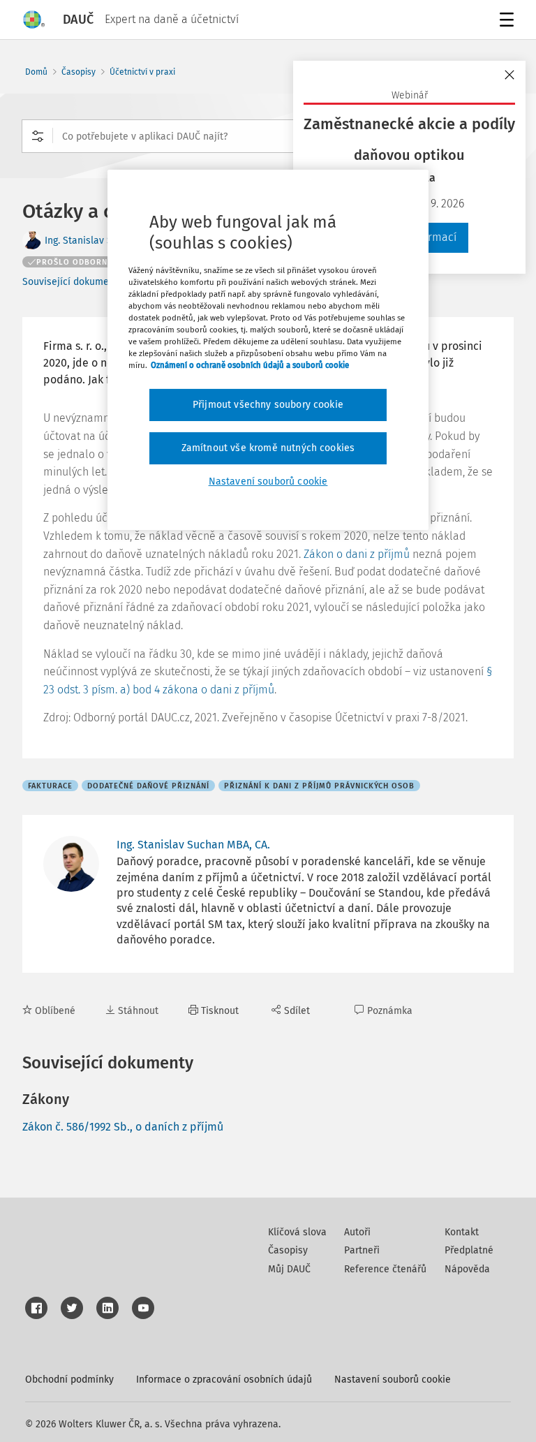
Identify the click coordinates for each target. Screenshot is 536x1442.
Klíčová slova (297, 1232)
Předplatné (469, 1250)
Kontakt (462, 1232)
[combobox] (268, 136)
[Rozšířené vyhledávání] (37, 136)
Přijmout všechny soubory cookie (268, 405)
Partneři (362, 1250)
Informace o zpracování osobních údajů (224, 1379)
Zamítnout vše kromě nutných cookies (268, 448)
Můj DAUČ (289, 1269)
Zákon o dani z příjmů (357, 554)
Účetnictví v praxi (142, 72)
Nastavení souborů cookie (392, 1379)
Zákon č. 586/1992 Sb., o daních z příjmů (122, 1126)
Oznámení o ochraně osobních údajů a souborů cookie (250, 365)
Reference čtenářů (385, 1269)
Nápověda (467, 1269)
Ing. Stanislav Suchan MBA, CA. (193, 844)
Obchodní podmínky (69, 1379)
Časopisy (78, 72)
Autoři (357, 1232)
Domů (36, 72)
